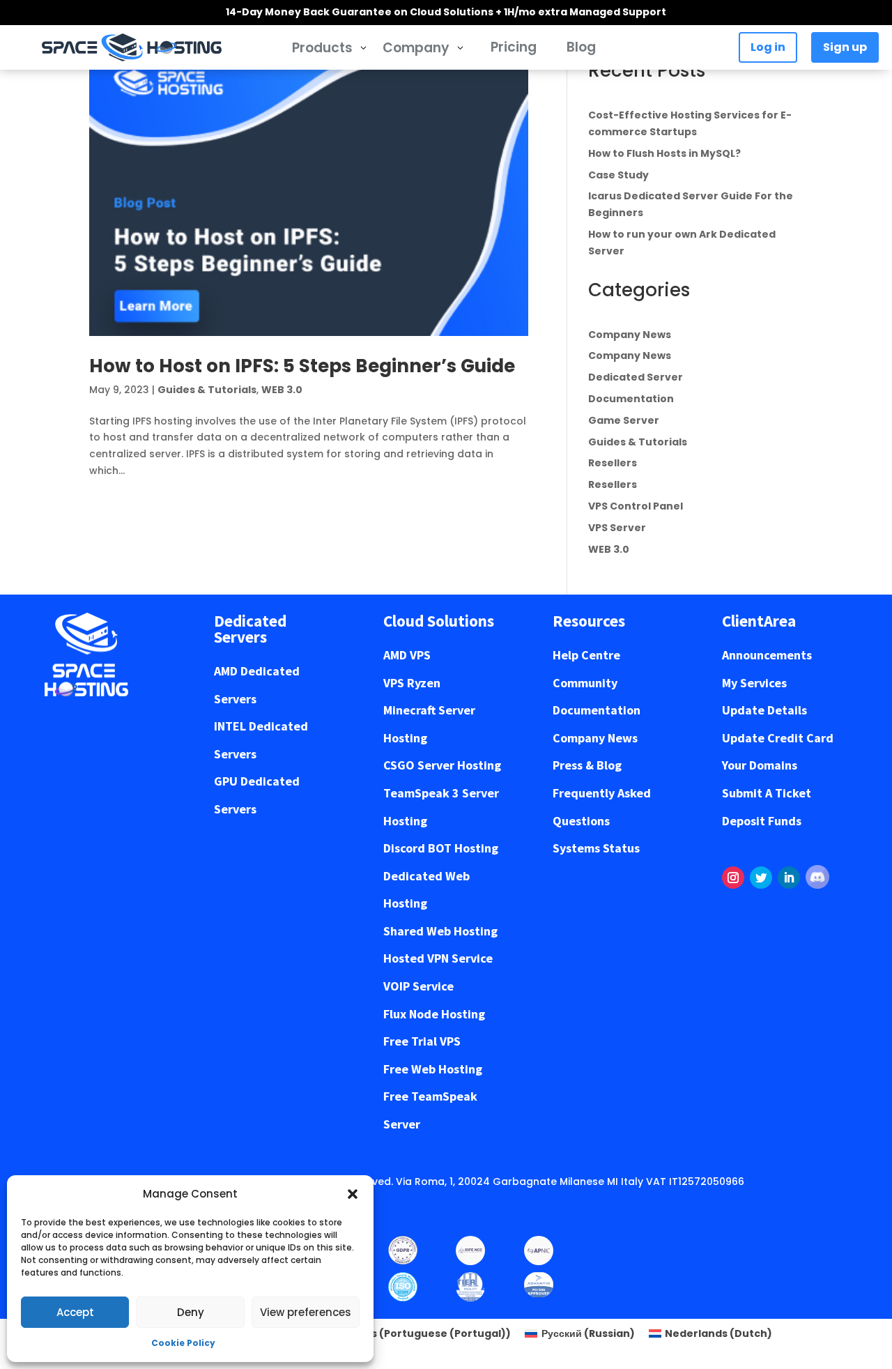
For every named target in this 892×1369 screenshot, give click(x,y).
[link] (132, 47)
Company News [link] (629, 335)
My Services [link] (754, 683)
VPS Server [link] (617, 528)
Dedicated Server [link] (635, 377)
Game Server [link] (623, 420)
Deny (190, 1312)
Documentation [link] (631, 399)
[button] (353, 1194)
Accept (75, 1312)
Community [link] (585, 683)
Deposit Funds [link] (761, 821)
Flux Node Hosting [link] (434, 1014)
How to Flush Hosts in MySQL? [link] (664, 153)
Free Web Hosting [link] (432, 1069)
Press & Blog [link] (587, 765)
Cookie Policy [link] (183, 1343)
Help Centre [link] (586, 655)
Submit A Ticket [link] (766, 793)
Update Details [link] (764, 710)
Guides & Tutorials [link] (206, 390)
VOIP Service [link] (418, 986)
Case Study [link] (618, 175)
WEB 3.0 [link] (281, 390)
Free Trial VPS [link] (422, 1041)
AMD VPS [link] (407, 655)
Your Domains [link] (759, 765)
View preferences (305, 1312)
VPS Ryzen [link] (411, 683)
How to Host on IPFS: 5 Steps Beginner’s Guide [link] (302, 365)
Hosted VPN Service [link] (438, 958)
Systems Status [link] (596, 848)
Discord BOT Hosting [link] (440, 848)
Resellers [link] (612, 463)
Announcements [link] (767, 655)
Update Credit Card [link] (777, 738)
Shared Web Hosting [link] (440, 931)
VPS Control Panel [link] (635, 506)
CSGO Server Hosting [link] (442, 765)
